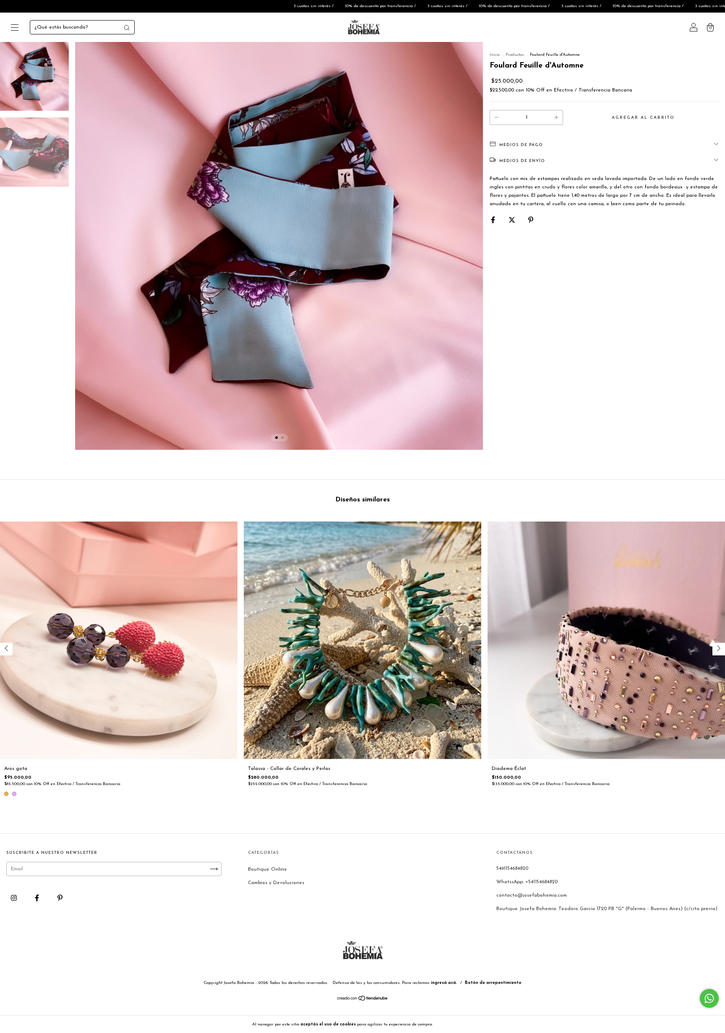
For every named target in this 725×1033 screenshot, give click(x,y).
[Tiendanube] (362, 999)
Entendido (456, 1024)
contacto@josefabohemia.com (531, 895)
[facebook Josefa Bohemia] (37, 898)
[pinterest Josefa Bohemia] (60, 898)
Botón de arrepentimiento (493, 983)
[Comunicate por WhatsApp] (709, 998)
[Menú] (14, 28)
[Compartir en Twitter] (513, 220)
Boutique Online (267, 869)
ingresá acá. (444, 983)
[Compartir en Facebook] (494, 220)
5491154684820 (512, 868)
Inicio (495, 54)
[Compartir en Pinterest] (530, 220)
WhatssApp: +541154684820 (527, 881)
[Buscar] (127, 28)
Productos (515, 54)
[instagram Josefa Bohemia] (14, 898)
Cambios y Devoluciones (276, 882)
